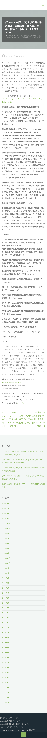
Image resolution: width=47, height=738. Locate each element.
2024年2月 (6, 603)
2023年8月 (6, 633)
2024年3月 (6, 598)
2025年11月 (6, 523)
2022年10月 (6, 682)
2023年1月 (6, 667)
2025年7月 (6, 543)
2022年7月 (6, 697)
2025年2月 (6, 548)
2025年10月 (6, 528)
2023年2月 (6, 662)
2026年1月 (6, 513)
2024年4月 (6, 593)
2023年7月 (6, 638)
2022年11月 (6, 677)
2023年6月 (6, 643)
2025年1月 (6, 553)
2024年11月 (6, 558)
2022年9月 (6, 687)
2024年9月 (6, 568)
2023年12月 (6, 613)
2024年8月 (6, 573)
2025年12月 (6, 518)
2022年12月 (6, 672)
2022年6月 (6, 702)
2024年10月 (6, 563)
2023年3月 (6, 657)
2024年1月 (6, 608)
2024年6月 (6, 583)
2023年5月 (6, 648)
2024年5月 (6, 588)
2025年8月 (6, 538)
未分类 (11, 36)
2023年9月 (6, 628)
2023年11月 (6, 618)
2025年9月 (6, 533)
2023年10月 (6, 623)
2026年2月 (6, 508)
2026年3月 (6, 503)
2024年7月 (6, 578)
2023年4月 (6, 653)
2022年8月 (6, 692)
